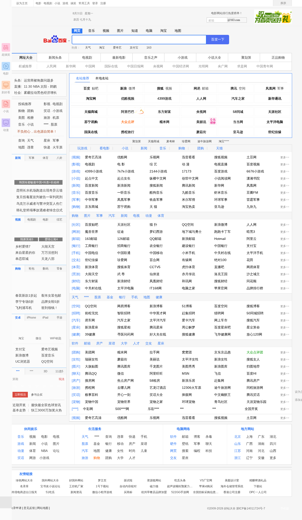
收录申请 (15, 508)
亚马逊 (238, 132)
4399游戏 (164, 98)
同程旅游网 (255, 387)
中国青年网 (264, 66)
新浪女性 (220, 359)
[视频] (76, 157)
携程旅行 (127, 132)
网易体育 (253, 267)
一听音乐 (123, 192)
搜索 (185, 451)
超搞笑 (6, 54)
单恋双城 (22, 265)
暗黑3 (251, 231)
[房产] (76, 380)
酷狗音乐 (156, 192)
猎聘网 (219, 313)
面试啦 (128, 480)
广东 (261, 437)
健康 (159, 297)
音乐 (162, 148)
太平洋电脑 (274, 122)
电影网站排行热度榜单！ (226, 13)
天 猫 (153, 207)
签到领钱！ (49, 314)
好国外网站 (76, 480)
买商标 (128, 492)
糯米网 (164, 122)
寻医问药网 (125, 334)
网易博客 (123, 306)
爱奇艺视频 (49, 355)
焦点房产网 (125, 380)
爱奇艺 (117, 47)
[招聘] (76, 313)
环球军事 (220, 199)
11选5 (59, 377)
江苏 (237, 451)
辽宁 (249, 458)
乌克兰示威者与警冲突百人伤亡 (39, 210)
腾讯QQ (91, 373)
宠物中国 (91, 402)
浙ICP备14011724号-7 (250, 508)
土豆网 (251, 157)
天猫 (219, 148)
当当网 (238, 122)
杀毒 (209, 437)
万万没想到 (49, 259)
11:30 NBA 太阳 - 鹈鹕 (40, 93)
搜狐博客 (253, 306)
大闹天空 (91, 274)
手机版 (285, 508)
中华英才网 (158, 313)
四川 (273, 444)
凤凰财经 (156, 281)
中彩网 (88, 409)
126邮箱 (123, 239)
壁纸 (185, 444)
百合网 (154, 260)
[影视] (76, 164)
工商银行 (91, 246)
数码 (45, 275)
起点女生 (123, 178)
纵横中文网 (158, 178)
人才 (136, 343)
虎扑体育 (188, 267)
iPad (45, 324)
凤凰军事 (123, 199)
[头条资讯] (38, 82)
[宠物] (76, 402)
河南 (249, 451)
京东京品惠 (222, 352)
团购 (200, 148)
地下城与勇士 (192, 231)
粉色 (270, 3)
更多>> (284, 157)
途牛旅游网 (204, 141)
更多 (273, 458)
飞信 (217, 373)
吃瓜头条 (180, 480)
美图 (21, 124)
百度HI (251, 373)
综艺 (59, 226)
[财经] (76, 281)
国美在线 (90, 132)
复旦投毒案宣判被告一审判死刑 (39, 203)
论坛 (56, 451)
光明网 (203, 66)
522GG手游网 (180, 492)
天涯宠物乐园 (256, 402)
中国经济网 (180, 66)
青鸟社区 (220, 402)
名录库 (24, 486)
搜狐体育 (123, 267)
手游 (59, 324)
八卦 (59, 164)
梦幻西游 (156, 231)
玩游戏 (82, 148)
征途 (120, 231)
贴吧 (95, 88)
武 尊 (121, 274)
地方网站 (247, 429)
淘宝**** (224, 141)
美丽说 (201, 122)
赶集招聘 (188, 313)
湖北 (273, 437)
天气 (88, 47)
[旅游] (76, 387)
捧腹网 (187, 395)
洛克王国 (220, 274)
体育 (161, 215)
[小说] (76, 178)
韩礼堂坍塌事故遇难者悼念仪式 (39, 216)
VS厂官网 (206, 480)
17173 (186, 171)
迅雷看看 (188, 157)
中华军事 (91, 199)
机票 (56, 124)
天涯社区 (274, 112)
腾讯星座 (156, 327)
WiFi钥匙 (55, 344)
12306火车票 (191, 387)
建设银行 (188, 246)
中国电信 (91, 253)
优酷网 (122, 157)
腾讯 (234, 88)
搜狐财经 (220, 281)
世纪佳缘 (274, 132)
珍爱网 (186, 141)
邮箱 (211, 20)
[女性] (76, 359)
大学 (124, 343)
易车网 (90, 320)
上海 (249, 437)
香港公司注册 (231, 492)
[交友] (76, 260)
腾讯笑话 (253, 395)
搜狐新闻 (156, 185)
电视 (136, 215)
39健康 (90, 334)
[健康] (76, 334)
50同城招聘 (255, 313)
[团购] (76, 352)
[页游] (76, 274)
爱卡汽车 (188, 320)
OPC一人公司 (258, 492)
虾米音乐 (220, 192)
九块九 (251, 207)
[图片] (76, 366)
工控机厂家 (76, 486)
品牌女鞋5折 (50, 308)
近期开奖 (19, 411)
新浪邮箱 (188, 239)
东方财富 (164, 112)
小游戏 (58, 117)
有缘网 (187, 260)
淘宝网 (91, 98)
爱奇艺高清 (93, 157)
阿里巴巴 (127, 112)
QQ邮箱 (155, 239)
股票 (97, 297)
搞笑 (73, 3)
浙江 (237, 458)
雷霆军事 (253, 199)
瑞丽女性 (91, 359)
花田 (250, 260)
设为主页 (22, 3)
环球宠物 (188, 402)
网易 (197, 88)
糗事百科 (91, 395)
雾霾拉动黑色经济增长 (40, 99)
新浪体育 (91, 267)
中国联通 (123, 253)
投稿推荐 (24, 110)
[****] (75, 409)
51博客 (187, 306)
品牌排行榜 (255, 288)
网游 (32, 458)
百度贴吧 (91, 224)
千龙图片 (156, 366)
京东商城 (91, 207)
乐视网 (154, 157)
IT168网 (156, 288)
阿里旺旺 (156, 373)
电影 (6, 73)
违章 (30, 154)
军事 (280, 88)
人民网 (51, 66)
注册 (103, 3)
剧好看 (6, 92)
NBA (44, 451)
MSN (185, 373)
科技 (209, 451)
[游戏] (76, 171)
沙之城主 (253, 274)
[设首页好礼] (273, 22)
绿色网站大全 (24, 480)
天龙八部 (48, 265)
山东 (237, 444)
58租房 (155, 380)
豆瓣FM (252, 192)
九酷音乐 (188, 192)
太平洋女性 (190, 359)
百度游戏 (220, 171)
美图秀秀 (188, 366)
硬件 (173, 444)
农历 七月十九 (82, 19)
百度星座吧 (222, 327)
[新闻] (76, 185)
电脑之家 (188, 288)
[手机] (76, 253)
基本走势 (19, 416)
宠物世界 (123, 402)
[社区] (76, 224)
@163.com (234, 20)
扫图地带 (253, 366)
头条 (17, 87)
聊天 (209, 444)
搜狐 (160, 88)
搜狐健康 (188, 334)
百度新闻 (91, 185)
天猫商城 (90, 112)
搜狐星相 (123, 327)
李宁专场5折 (24, 308)
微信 (120, 373)
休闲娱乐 (30, 429)
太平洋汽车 (158, 320)
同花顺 (251, 281)
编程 (197, 451)
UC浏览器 (22, 368)
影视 (47, 110)
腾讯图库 (123, 366)
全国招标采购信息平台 (207, 492)
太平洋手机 (255, 253)
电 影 (121, 164)
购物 (181, 148)
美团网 (90, 352)
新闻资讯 (76, 492)
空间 (242, 88)
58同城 (238, 112)
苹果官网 (220, 288)
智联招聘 (123, 313)
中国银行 (220, 246)
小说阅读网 (222, 178)
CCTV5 (155, 267)
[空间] (76, 306)
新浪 (123, 88)
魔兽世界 (91, 231)
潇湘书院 (253, 178)
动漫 (6, 130)
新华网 (71, 66)
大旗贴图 (91, 366)
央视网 (158, 66)
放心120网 (254, 334)
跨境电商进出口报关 (24, 492)
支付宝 (134, 47)
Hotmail (220, 239)
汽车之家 (238, 98)
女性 (120, 451)
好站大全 (31, 16)
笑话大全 (156, 395)
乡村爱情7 (22, 253)
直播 (17, 93)
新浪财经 (123, 281)
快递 (47, 154)
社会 (17, 99)
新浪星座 (91, 327)
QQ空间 (188, 224)
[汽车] (76, 320)
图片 (87, 215)
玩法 (61, 385)
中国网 (90, 66)
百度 (87, 88)
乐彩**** (153, 409)
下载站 (258, 486)
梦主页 (102, 480)
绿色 (265, 3)
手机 (134, 297)
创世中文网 (190, 178)
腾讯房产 (253, 380)
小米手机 (188, 253)
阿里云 (251, 239)
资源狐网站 (154, 480)
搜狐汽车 (253, 320)
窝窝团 (187, 352)
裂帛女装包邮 (51, 302)
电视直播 (220, 164)
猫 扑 (153, 224)
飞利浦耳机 (23, 314)
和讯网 (187, 281)
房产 (99, 343)
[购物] (76, 207)
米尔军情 (188, 199)
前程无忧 (91, 313)
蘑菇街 (201, 132)
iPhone (31, 324)
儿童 (144, 451)
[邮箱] (76, 239)
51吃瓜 (50, 492)
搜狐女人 (253, 359)
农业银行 (156, 246)
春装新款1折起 (26, 302)
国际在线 (111, 66)
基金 (110, 297)
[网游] (76, 231)
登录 (95, 3)
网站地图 (42, 508)
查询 (21, 147)
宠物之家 (156, 402)
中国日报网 (135, 66)
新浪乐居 (188, 380)
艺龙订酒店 (158, 387)
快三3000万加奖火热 (46, 416)
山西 (273, 451)
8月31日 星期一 (83, 13)
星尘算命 (253, 327)
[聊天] (76, 373)
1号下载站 (102, 486)
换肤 (283, 3)
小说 (6, 111)
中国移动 (156, 253)
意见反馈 (29, 508)
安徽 (261, 458)
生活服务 (94, 429)
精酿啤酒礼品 (257, 480)
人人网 (201, 98)
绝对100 (220, 260)
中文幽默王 (222, 395)
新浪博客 (156, 306)
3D (45, 377)
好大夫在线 (158, 334)
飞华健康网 (222, 334)
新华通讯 (274, 98)
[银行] (76, 246)
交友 (148, 343)
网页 (173, 451)
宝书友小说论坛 (50, 486)
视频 (168, 88)
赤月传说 (188, 274)
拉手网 (154, 352)
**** (86, 297)
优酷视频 (127, 98)
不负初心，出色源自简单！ (36, 138)
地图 (146, 297)
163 (149, 47)
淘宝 (102, 47)
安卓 (18, 324)
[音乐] (76, 192)
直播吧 (219, 267)
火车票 (58, 154)
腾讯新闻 (188, 185)
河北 (261, 451)
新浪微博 (220, 224)
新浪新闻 (123, 185)
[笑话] (76, 395)
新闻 (144, 148)
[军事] (76, 199)
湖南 (261, 444)
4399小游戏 (93, 171)
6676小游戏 (255, 171)
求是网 (242, 66)
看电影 (104, 148)
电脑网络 (183, 429)
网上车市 (220, 320)
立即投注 (20, 401)
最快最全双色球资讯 (46, 411)
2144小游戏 (158, 171)
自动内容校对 (128, 486)
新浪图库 (220, 366)
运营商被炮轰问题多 (39, 87)
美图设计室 (232, 480)
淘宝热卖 (188, 207)
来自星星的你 (25, 259)
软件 (75, 343)
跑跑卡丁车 (222, 231)
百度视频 (253, 164)
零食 (59, 275)
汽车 (112, 215)
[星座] (76, 327)
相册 (30, 124)
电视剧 (48, 3)
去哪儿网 (123, 387)
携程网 (90, 387)
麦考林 (170, 141)
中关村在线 (222, 253)
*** (182, 409)
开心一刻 (123, 395)
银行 (122, 297)
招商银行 (123, 246)
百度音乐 (91, 192)
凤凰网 (271, 88)
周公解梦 (188, 327)
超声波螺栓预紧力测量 (181, 486)
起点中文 (91, 178)
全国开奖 (251, 409)
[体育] (76, 267)
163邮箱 (91, 239)
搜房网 (90, 380)
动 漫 (185, 164)
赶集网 (219, 380)
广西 (249, 444)
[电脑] (76, 288)
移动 (120, 444)
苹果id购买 (206, 486)
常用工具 (84, 3)
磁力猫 (154, 486)
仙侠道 (154, 274)
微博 (132, 88)
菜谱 (112, 343)
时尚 (132, 451)
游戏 (65, 3)
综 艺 (153, 164)
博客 (197, 437)
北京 (237, 437)
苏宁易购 (90, 122)
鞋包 (31, 275)
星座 (161, 343)
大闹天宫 (48, 253)
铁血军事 (156, 199)
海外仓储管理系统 (232, 486)
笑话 (47, 117)
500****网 (122, 409)
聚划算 (246, 57)
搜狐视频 (220, 157)
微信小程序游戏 (102, 492)
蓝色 (261, 3)
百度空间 (220, 306)
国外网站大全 (50, 480)
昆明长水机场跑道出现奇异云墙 (39, 197)
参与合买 (36, 401)
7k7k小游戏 (125, 171)
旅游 (47, 124)
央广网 (223, 66)
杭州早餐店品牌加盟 (154, 492)
